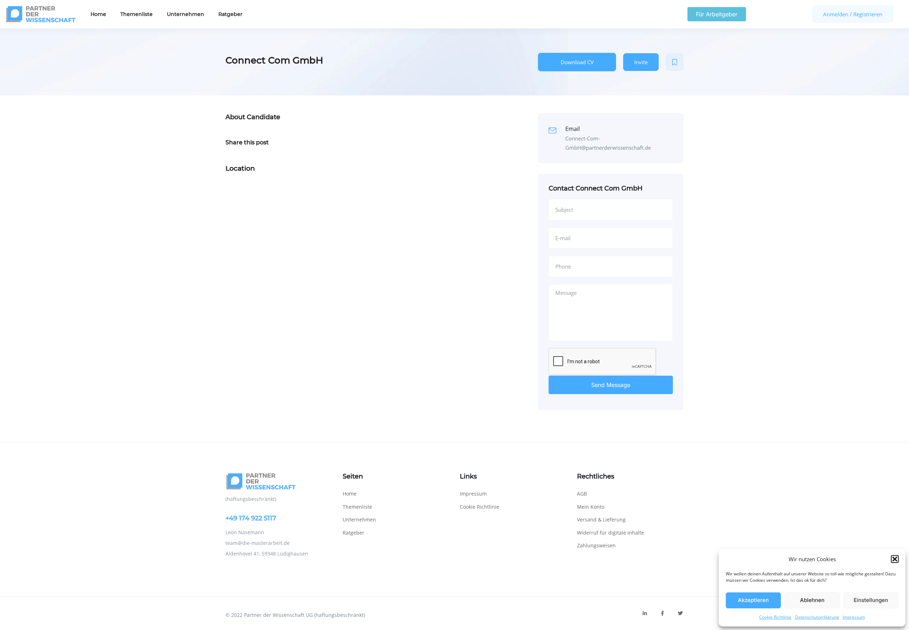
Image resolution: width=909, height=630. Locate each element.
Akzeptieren (753, 600)
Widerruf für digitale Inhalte (610, 532)
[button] (894, 559)
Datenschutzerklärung (817, 617)
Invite (641, 62)
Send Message (610, 384)
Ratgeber (230, 14)
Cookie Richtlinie (775, 617)
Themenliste (136, 14)
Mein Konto (590, 506)
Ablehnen (812, 600)
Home (98, 14)
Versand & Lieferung (601, 519)
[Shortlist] (675, 62)
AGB (582, 493)
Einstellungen (871, 600)
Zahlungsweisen (596, 545)
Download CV (577, 62)
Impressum (854, 617)
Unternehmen (185, 14)
